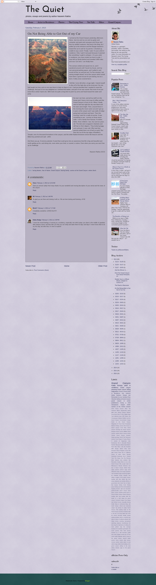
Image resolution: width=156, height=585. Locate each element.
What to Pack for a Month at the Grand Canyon (121, 167)
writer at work (127, 542)
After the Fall (124, 228)
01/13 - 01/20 (119, 261)
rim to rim (117, 513)
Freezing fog (119, 429)
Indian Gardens (116, 395)
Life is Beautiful (122, 442)
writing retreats (115, 547)
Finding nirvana (119, 425)
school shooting (118, 515)
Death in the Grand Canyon (121, 422)
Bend (115, 414)
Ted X (124, 456)
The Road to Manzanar (122, 285)
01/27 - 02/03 (119, 267)
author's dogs (123, 469)
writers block (92, 170)
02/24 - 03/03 (119, 302)
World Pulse (127, 467)
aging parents (115, 469)
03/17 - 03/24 (119, 311)
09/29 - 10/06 (119, 343)
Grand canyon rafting (124, 389)
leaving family (65, 170)
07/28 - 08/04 (119, 337)
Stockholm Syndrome (116, 456)
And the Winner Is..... (121, 270)
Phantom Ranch (115, 450)
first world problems (126, 486)
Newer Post (30, 266)
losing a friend (119, 505)
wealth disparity (118, 536)
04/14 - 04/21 (119, 323)
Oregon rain (127, 395)
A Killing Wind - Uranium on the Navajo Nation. (124, 199)
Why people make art (125, 463)
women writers (119, 542)
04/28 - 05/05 (119, 329)
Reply (34, 190)
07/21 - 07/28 (119, 334)
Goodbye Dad (124, 133)
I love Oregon (118, 439)
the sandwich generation (122, 528)
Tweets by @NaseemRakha (120, 250)
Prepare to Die (124, 450)
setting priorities (115, 517)
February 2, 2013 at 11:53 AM (46, 183)
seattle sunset (127, 515)
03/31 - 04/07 (119, 317)
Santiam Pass (127, 397)
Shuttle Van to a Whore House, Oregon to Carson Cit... (122, 280)
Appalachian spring (126, 410)
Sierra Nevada (126, 454)
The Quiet (44, 10)
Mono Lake (120, 446)
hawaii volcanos (127, 494)
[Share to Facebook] (63, 168)
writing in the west (125, 545)
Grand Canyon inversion (124, 435)
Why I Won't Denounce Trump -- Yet (119, 101)
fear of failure (46, 170)
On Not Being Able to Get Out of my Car (122, 289)
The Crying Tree (76, 22)
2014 (115, 367)
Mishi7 (35, 208)
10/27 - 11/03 (119, 349)
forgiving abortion (115, 488)
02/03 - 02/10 (119, 293)
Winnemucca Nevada (116, 465)
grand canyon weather (117, 492)
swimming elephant (116, 523)
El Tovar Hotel (121, 423)
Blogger (87, 581)
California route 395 (119, 416)
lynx (124, 505)
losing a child (125, 402)
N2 (33, 196)
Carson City (128, 416)
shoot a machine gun (125, 517)
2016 (115, 373)
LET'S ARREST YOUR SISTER (125, 150)
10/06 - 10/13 (119, 346)
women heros (115, 540)
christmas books (118, 475)
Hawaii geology (115, 437)
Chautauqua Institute (116, 418)
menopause (114, 404)
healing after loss (116, 496)
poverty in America (123, 511)
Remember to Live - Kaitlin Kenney (124, 85)
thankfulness (125, 523)
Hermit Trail (122, 437)
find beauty (114, 485)
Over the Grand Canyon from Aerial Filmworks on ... (122, 274)
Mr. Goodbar (127, 446)
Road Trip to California (124, 452)
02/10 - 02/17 (119, 296)
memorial (128, 505)
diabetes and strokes (120, 481)
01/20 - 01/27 (119, 264)
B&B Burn (114, 412)
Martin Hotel (124, 444)
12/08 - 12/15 (119, 361)
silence (113, 519)
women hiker (122, 540)
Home (30, 22)
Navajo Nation (119, 448)
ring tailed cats (123, 513)
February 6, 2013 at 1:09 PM (50, 220)
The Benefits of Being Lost (120, 216)
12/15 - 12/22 (119, 364)
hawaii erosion (118, 494)
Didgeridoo (114, 423)
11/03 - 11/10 (119, 352)
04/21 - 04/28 (119, 326)
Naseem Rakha (118, 42)
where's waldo (127, 538)
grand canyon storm (125, 490)
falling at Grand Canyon (124, 399)
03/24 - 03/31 (119, 314)
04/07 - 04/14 (119, 320)
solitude (126, 519)
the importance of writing (122, 525)
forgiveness (115, 391)
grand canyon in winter (121, 401)
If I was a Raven (127, 439)
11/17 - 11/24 (119, 355)
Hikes (101, 22)
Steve (34, 183)
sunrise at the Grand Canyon (79, 170)
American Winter (115, 410)
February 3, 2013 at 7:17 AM (46, 208)
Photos (61, 22)
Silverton (114, 399)
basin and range (121, 471)
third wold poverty (125, 530)
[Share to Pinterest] (65, 168)
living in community (120, 504)
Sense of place (116, 454)
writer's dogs (114, 544)
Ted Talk (91, 22)
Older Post (102, 266)
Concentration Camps (125, 420)
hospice (122, 500)
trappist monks (120, 534)
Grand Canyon (114, 22)
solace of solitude (119, 519)
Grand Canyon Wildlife (121, 431)
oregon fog (114, 507)
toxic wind (113, 534)
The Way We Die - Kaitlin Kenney (124, 116)
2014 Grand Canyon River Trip (121, 408)
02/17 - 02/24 (119, 299)
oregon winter (126, 404)
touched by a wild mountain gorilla (121, 532)
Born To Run (121, 414)
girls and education (126, 488)
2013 (115, 259)
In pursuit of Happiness (118, 441)
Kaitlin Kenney (117, 385)
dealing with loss (116, 479)
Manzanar (118, 444)
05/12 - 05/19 (119, 331)
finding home (122, 485)
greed (124, 492)
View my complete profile (119, 64)
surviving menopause (125, 521)
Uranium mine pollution (121, 460)
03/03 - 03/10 (119, 305)
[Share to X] (61, 168)
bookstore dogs (118, 473)
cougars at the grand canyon (123, 477)
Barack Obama (122, 412)
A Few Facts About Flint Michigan (124, 182)
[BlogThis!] (59, 168)
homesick (118, 500)
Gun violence (126, 393)
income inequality (122, 502)
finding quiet (118, 486)
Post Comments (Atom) (41, 270)
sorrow (116, 521)
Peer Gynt (127, 448)
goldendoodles (115, 490)
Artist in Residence (46, 22)
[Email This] (57, 168)
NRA (112, 448)
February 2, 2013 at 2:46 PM (44, 196)
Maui (116, 446)
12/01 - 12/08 (119, 358)
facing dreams (37, 170)
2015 (115, 370)
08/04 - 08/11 (119, 340)
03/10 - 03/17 (119, 308)
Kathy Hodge (37, 220)
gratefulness (115, 402)
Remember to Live (116, 397)
